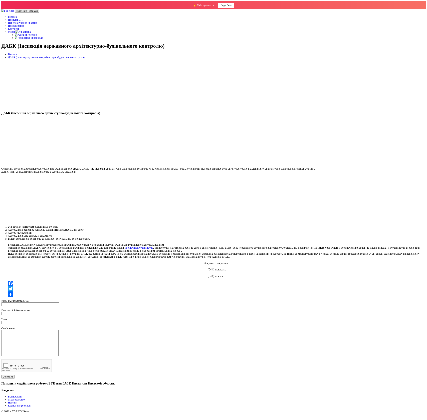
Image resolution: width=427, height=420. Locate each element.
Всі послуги (15, 396)
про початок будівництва (139, 247)
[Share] (217, 294)
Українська (36, 37)
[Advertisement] (101, 84)
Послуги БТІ (15, 19)
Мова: (12, 31)
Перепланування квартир (22, 22)
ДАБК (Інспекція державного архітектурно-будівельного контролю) (46, 57)
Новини (12, 402)
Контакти (13, 28)
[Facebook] (217, 283)
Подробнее (226, 5)
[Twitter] (217, 288)
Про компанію (16, 25)
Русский (32, 34)
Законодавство (16, 399)
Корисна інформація (19, 405)
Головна (12, 16)
